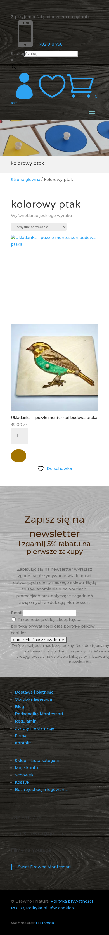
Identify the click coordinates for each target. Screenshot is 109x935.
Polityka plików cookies (50, 907)
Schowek (24, 775)
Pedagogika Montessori (39, 713)
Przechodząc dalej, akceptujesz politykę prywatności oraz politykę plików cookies (53, 626)
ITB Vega (45, 923)
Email (16, 612)
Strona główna (25, 179)
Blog (19, 706)
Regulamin (26, 721)
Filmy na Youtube (31, 850)
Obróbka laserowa (33, 699)
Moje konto (26, 767)
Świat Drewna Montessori (44, 866)
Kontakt (23, 742)
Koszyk (22, 782)
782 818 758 (51, 44)
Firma (20, 735)
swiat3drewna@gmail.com (41, 834)
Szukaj (17, 53)
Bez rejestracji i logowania (41, 789)
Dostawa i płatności (34, 692)
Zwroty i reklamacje (34, 728)
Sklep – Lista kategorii (37, 760)
